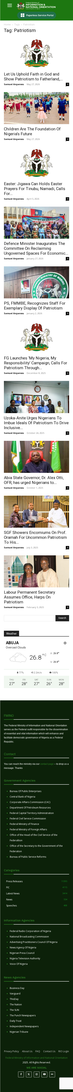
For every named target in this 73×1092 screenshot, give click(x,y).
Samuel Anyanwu (14, 84)
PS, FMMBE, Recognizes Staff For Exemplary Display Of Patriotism (34, 305)
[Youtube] (44, 1074)
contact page (47, 764)
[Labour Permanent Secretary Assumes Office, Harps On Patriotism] (36, 571)
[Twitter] (29, 1074)
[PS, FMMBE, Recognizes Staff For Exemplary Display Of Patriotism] (36, 282)
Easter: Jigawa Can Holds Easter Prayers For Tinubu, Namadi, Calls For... (34, 188)
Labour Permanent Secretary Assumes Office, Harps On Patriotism (29, 597)
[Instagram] (37, 1074)
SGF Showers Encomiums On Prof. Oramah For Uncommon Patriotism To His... (35, 537)
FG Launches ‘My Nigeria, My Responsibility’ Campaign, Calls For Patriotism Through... (35, 363)
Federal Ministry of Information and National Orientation (36, 1057)
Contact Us (49, 1051)
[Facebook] (21, 1074)
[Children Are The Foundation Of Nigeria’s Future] (36, 108)
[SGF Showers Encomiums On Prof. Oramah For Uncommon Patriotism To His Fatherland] (36, 512)
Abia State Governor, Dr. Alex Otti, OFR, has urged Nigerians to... (34, 480)
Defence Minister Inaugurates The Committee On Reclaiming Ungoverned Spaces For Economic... (36, 248)
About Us (27, 1051)
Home (7, 24)
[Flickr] (52, 1074)
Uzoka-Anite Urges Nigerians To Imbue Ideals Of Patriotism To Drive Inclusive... (36, 423)
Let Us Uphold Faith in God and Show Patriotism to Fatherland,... (33, 76)
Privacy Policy (11, 1051)
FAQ (37, 1051)
